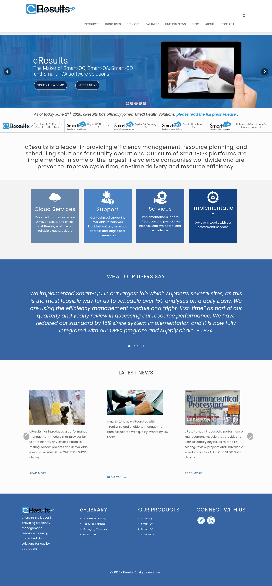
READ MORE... (38, 473)
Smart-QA (147, 524)
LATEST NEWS (87, 85)
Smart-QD (147, 529)
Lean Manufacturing (95, 518)
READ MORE (89, 534)
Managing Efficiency (95, 529)
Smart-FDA (147, 534)
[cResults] (50, 8)
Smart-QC (147, 518)
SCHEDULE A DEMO (50, 85)
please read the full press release (207, 114)
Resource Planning (94, 524)
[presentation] (26, 436)
